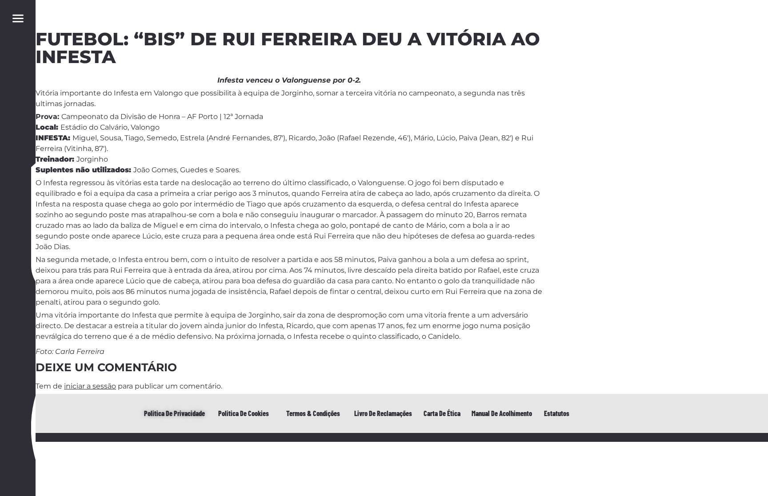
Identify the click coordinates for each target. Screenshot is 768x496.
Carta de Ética (442, 413)
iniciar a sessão (90, 386)
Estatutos (556, 413)
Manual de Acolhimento (502, 413)
